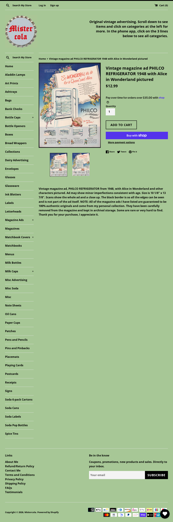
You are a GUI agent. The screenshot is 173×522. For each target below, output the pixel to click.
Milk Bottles (13, 263)
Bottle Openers (15, 126)
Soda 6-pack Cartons (18, 399)
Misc (8, 297)
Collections (12, 152)
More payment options (121, 142)
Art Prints (11, 83)
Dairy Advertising (16, 160)
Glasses (10, 177)
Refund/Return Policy (19, 466)
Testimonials (13, 492)
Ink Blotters (13, 194)
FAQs (8, 488)
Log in (42, 5)
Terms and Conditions (20, 475)
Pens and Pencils (16, 340)
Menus (9, 254)
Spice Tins (11, 434)
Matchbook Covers (19, 237)
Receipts (10, 382)
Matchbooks (13, 245)
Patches (10, 331)
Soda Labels (13, 416)
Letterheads (13, 211)
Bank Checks (13, 109)
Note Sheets (13, 305)
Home (9, 66)
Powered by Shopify (48, 512)
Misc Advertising (16, 280)
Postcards (11, 374)
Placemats (12, 357)
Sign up (54, 5)
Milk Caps (19, 271)
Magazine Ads (19, 220)
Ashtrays (11, 92)
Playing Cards (14, 365)
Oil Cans (10, 314)
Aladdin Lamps (15, 75)
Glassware (12, 186)
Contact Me (12, 470)
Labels (9, 203)
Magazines (12, 228)
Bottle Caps (19, 117)
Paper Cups (12, 323)
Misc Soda (11, 288)
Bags (8, 100)
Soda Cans (12, 408)
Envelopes (12, 169)
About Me (11, 462)
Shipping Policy (15, 483)
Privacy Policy (14, 479)
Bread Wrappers (16, 143)
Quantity (111, 106)
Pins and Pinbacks (17, 348)
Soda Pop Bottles (16, 425)
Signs (8, 391)
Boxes (9, 134)
